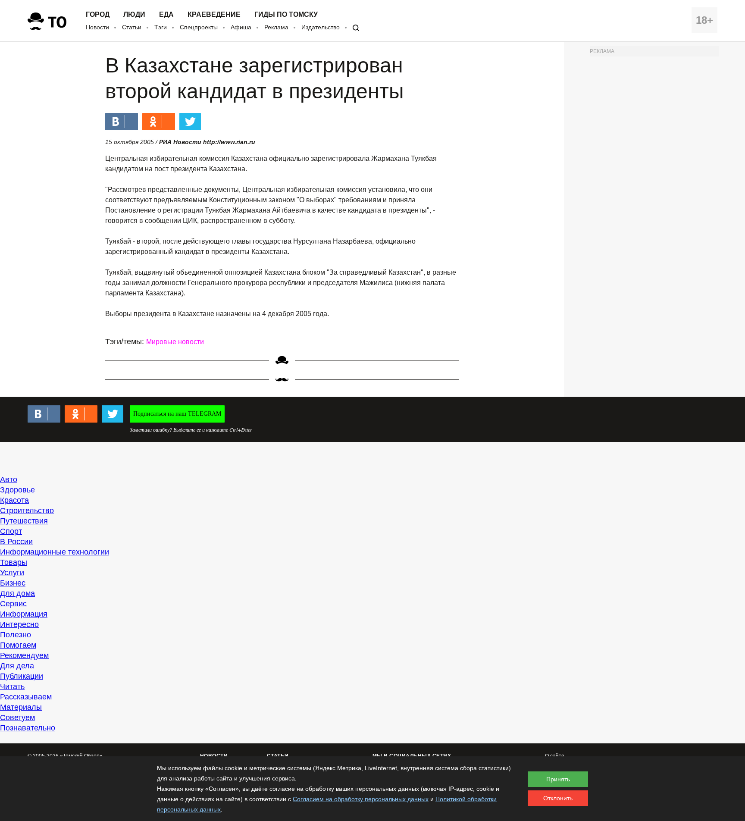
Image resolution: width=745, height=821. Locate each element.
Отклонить (558, 798)
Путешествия (24, 521)
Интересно (19, 624)
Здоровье (17, 490)
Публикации (21, 676)
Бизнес (12, 583)
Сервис (13, 603)
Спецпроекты (199, 27)
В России (16, 541)
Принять (558, 779)
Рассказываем (26, 697)
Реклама (276, 27)
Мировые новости (175, 341)
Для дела (17, 665)
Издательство (320, 27)
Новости (97, 27)
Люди (134, 14)
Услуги (12, 572)
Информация (23, 614)
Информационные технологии (54, 552)
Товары (13, 562)
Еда (166, 14)
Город (98, 14)
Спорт (11, 531)
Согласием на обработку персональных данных (361, 799)
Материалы (21, 707)
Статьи (131, 27)
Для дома (17, 593)
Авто (8, 479)
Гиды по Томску (286, 14)
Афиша (241, 27)
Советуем (17, 717)
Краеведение (214, 14)
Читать (12, 686)
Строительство (27, 510)
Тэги (160, 27)
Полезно (15, 634)
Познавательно (27, 728)
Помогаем (18, 645)
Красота (14, 500)
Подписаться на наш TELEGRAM (177, 413)
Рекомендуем (24, 655)
